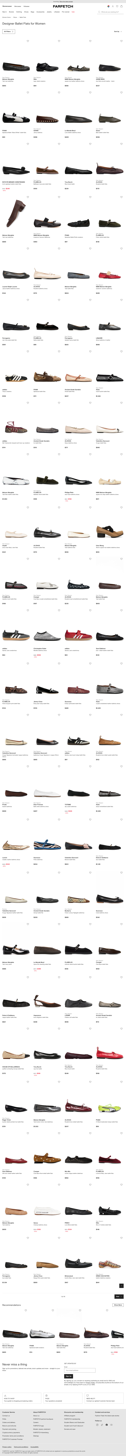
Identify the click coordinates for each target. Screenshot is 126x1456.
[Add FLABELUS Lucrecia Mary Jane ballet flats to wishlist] (121, 1133)
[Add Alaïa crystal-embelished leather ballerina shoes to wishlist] (121, 663)
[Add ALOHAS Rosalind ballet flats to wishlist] (121, 144)
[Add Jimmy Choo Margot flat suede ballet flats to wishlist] (59, 1238)
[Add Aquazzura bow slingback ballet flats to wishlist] (59, 977)
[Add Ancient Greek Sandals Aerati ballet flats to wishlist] (90, 351)
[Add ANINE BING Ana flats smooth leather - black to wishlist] (121, 41)
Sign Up (68, 1376)
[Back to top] (121, 1286)
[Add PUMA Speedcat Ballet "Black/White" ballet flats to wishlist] (28, 92)
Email (65, 1367)
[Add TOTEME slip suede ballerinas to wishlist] (90, 766)
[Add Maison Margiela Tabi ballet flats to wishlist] (90, 248)
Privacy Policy (90, 1382)
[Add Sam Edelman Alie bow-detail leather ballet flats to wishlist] (28, 1133)
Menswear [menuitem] (17, 6)
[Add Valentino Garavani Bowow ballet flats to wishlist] (90, 819)
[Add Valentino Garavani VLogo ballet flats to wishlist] (121, 403)
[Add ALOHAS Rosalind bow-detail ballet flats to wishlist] (90, 1082)
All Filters (7, 31)
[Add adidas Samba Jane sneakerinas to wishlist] (28, 610)
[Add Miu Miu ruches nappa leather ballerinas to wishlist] (90, 1133)
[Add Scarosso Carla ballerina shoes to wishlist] (121, 873)
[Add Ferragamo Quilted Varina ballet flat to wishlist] (90, 300)
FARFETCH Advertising (41, 1432)
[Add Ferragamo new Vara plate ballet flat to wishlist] (28, 300)
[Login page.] (113, 6)
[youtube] (111, 1425)
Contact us (6, 1415)
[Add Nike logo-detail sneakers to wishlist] (59, 41)
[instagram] (97, 1425)
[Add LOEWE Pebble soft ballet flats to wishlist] (90, 977)
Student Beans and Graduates (74, 1422)
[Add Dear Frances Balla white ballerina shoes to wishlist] (59, 766)
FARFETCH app (38, 1425)
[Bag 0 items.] (121, 6)
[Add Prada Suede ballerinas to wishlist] (28, 766)
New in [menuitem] (4, 12)
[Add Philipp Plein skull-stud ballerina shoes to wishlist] (90, 454)
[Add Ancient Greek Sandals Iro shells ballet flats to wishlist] (121, 977)
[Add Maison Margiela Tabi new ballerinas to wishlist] (28, 41)
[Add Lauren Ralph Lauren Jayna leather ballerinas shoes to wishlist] (28, 248)
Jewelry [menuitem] (49, 12)
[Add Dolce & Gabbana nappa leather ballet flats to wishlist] (28, 977)
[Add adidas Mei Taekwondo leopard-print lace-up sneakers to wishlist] (28, 403)
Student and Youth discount (73, 1425)
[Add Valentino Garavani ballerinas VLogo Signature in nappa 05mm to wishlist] (59, 715)
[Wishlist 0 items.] (117, 6)
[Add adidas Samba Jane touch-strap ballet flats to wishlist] (90, 715)
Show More (118, 1305)
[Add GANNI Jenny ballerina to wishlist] (59, 92)
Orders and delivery (8, 1422)
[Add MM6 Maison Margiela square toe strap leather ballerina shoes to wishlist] (121, 454)
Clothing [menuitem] (19, 12)
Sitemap (36, 1436)
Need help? (90, 1398)
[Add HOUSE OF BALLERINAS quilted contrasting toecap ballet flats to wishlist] (28, 1029)
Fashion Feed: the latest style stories (107, 1415)
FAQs (47, 1398)
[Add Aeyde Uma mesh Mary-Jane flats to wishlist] (28, 507)
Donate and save (69, 1429)
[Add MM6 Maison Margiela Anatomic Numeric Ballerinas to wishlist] (59, 197)
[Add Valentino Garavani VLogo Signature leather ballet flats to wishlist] (28, 873)
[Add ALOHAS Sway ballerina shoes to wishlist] (90, 403)
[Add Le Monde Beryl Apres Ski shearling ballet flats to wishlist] (59, 924)
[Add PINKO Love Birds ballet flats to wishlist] (90, 1185)
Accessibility (35, 1447)
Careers (35, 1422)
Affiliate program (69, 1415)
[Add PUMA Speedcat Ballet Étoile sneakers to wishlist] (90, 197)
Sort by (116, 31)
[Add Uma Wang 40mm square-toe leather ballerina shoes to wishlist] (121, 507)
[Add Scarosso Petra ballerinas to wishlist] (59, 819)
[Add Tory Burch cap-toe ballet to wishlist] (59, 1029)
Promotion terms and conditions (13, 1436)
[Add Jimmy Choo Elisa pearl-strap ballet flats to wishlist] (59, 663)
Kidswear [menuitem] (26, 6)
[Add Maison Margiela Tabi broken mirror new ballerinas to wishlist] (59, 1082)
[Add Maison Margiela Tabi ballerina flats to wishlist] (90, 507)
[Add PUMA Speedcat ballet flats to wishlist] (59, 351)
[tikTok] (102, 1425)
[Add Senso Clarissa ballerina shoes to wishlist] (59, 1185)
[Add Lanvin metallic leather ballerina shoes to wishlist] (28, 819)
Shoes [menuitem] (26, 12)
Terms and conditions (21, 1447)
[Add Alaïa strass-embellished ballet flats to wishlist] (121, 766)
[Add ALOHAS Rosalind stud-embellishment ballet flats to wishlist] (90, 559)
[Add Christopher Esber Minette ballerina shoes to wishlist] (59, 610)
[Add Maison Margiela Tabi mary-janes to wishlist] (28, 924)
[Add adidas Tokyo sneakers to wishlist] (28, 351)
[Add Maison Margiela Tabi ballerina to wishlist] (28, 1185)
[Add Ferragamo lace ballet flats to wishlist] (28, 1238)
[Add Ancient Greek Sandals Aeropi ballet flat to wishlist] (59, 873)
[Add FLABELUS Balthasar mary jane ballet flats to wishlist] (59, 144)
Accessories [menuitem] (40, 12)
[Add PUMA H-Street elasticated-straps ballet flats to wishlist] (121, 1082)
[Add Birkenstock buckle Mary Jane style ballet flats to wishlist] (90, 1238)
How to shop (9, 1398)
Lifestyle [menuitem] (57, 12)
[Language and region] (108, 6)
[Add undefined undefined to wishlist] (26, 1310)
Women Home (6, 17)
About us (36, 1415)
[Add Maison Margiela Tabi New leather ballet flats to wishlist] (28, 454)
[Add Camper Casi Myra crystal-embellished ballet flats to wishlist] (59, 559)
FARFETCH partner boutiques (43, 1419)
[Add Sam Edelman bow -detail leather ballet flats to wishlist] (121, 610)
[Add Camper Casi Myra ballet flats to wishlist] (121, 924)
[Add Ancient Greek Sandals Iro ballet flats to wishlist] (59, 403)
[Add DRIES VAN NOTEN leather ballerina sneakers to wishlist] (121, 1238)
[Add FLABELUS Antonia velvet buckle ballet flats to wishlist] (90, 924)
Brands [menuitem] (11, 12)
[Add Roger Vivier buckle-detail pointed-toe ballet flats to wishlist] (28, 1082)
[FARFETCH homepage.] (63, 6)
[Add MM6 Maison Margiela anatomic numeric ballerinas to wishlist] (121, 248)
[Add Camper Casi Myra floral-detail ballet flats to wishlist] (59, 1133)
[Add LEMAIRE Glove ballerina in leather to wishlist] (121, 300)
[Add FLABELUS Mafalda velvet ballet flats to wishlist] (59, 454)
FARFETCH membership (72, 1419)
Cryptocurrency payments (11, 1432)
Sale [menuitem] (73, 12)
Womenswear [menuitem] (7, 6)
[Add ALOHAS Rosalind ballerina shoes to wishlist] (59, 248)
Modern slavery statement (41, 1429)
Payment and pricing (9, 1429)
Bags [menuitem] (32, 12)
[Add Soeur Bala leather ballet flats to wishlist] (121, 92)
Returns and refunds (9, 1425)
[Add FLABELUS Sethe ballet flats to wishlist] (59, 300)
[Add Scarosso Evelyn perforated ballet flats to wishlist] (90, 663)
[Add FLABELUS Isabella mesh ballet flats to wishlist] (28, 559)
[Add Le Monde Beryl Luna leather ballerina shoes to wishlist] (90, 92)
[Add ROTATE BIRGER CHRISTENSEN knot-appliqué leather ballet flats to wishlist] (28, 144)
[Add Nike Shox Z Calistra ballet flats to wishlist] (121, 1185)
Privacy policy (7, 1447)
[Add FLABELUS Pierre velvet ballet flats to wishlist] (121, 197)
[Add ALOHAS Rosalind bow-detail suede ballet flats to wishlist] (121, 715)
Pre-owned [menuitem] (65, 12)
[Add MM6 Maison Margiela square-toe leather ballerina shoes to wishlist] (90, 41)
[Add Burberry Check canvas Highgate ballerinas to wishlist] (90, 873)
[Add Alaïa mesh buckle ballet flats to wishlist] (121, 351)
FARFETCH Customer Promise (12, 1439)
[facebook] (107, 1425)
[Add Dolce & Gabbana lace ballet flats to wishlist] (121, 819)
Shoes (15, 17)
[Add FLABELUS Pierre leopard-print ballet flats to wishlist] (28, 663)
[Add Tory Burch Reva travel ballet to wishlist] (90, 144)
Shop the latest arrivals (66, 1)
